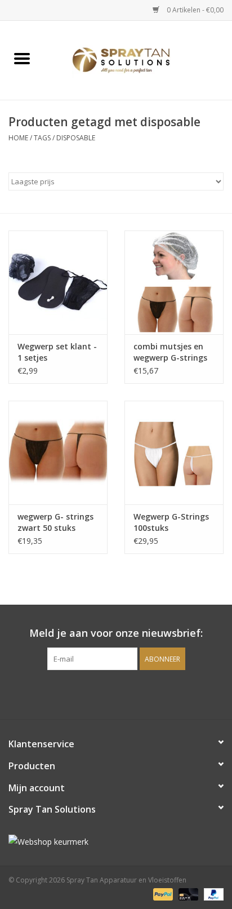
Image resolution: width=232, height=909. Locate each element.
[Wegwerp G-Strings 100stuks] (174, 452)
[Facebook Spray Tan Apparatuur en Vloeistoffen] (106, 693)
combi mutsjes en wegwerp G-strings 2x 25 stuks (170, 352)
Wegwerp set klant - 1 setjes (57, 352)
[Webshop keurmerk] (116, 842)
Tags (42, 138)
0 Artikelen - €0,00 (194, 10)
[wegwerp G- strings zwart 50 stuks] (58, 452)
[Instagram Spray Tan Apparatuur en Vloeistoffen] (126, 693)
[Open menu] (22, 58)
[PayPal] (162, 893)
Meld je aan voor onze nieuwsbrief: (116, 633)
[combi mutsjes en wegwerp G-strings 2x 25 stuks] (174, 282)
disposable (75, 138)
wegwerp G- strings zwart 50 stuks (55, 522)
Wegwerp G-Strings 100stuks (171, 522)
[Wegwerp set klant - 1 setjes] (58, 282)
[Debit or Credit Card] (187, 893)
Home (18, 138)
